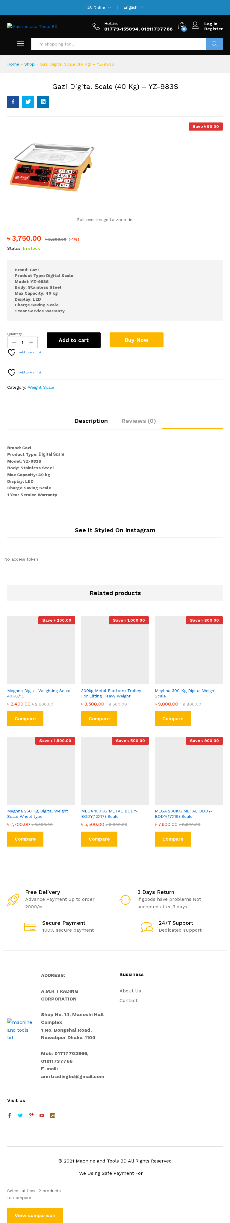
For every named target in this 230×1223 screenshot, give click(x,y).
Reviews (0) (138, 421)
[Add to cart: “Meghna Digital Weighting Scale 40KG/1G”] (34, 681)
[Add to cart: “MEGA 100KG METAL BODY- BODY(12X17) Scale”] (108, 801)
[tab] (91, 423)
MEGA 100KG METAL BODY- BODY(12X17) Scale (109, 814)
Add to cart (74, 340)
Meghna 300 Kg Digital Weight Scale (185, 693)
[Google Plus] (31, 1116)
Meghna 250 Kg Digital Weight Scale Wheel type (37, 814)
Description (91, 421)
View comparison (35, 1215)
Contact (128, 1000)
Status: (14, 248)
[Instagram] (52, 1116)
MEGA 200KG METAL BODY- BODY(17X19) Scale (183, 814)
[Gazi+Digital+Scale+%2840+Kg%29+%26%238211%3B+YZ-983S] (28, 102)
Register (213, 28)
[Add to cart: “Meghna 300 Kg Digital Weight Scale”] (182, 681)
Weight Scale (41, 387)
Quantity (14, 334)
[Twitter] (20, 1116)
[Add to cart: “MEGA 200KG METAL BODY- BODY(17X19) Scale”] (182, 801)
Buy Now (137, 340)
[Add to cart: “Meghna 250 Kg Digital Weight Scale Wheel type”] (34, 801)
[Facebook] (9, 1116)
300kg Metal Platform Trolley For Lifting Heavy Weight (111, 693)
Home (13, 64)
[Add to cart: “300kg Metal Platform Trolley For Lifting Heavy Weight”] (108, 681)
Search (214, 44)
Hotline (111, 23)
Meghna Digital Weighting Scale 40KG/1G (38, 693)
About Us (130, 991)
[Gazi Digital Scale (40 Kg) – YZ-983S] (13, 102)
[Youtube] (42, 1116)
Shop (29, 64)
